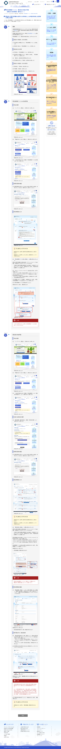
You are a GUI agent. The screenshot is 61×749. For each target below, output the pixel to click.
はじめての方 (11, 13)
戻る (23, 715)
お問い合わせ (30, 1)
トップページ (6, 13)
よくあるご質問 (36, 1)
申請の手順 (21, 13)
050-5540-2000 (51, 129)
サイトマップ (42, 1)
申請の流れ (16, 13)
